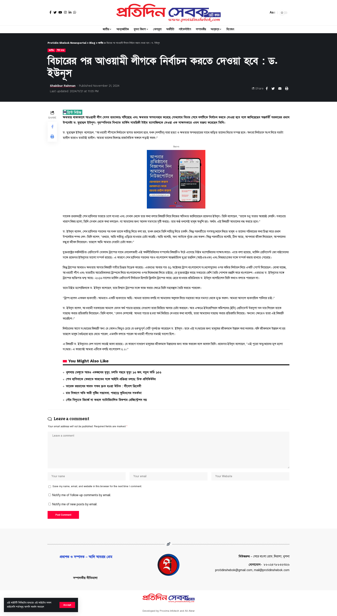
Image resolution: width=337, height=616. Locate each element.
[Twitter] (55, 12)
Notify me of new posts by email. (75, 504)
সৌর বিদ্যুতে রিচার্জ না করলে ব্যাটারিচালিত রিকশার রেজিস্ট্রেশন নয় (106, 400)
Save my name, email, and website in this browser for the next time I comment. (97, 486)
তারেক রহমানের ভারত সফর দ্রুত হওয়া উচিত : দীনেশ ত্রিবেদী (103, 386)
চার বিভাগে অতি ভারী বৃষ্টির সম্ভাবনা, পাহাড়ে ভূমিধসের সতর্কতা (104, 393)
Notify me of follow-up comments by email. (81, 495)
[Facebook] (50, 12)
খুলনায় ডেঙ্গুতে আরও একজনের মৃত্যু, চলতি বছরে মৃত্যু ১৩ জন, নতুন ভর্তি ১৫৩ (113, 372)
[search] (265, 13)
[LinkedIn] (70, 12)
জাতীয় (51, 50)
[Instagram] (65, 12)
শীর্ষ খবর (60, 50)
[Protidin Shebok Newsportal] (168, 12)
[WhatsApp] (74, 12)
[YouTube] (60, 12)
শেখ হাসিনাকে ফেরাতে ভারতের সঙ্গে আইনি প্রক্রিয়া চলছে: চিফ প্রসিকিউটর (111, 379)
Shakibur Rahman (62, 85)
